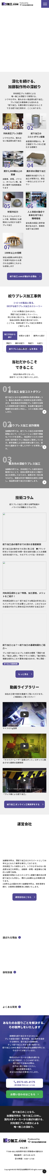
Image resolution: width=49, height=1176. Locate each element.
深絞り (9, 343)
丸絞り (40, 343)
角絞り (31, 343)
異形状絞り (20, 343)
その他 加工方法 (24, 348)
